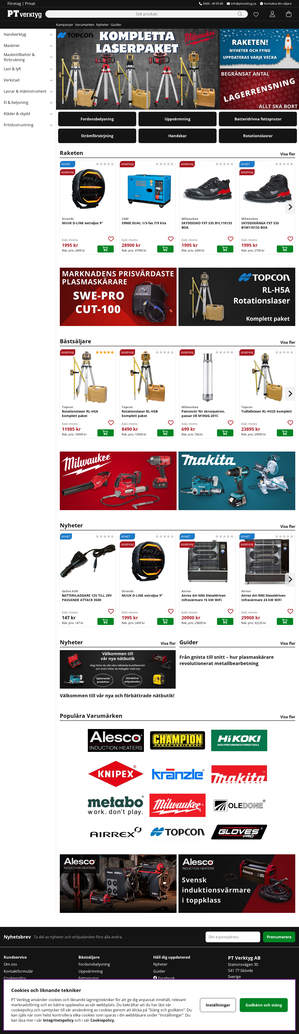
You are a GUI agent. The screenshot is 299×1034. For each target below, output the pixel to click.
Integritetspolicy (58, 1020)
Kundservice (15, 957)
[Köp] (105, 248)
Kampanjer (64, 24)
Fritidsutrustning (18, 124)
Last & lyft (12, 68)
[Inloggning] (272, 14)
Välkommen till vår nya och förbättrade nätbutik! (117, 695)
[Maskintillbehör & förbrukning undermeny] (51, 56)
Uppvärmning (177, 119)
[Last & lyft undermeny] (51, 69)
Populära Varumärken (177, 715)
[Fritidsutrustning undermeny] (51, 125)
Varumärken (84, 24)
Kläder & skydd (17, 113)
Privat (30, 3)
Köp (225, 248)
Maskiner (12, 45)
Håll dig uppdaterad (171, 957)
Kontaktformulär (18, 971)
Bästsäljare (177, 341)
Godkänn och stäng (264, 1005)
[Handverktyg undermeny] (51, 34)
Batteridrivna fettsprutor (258, 119)
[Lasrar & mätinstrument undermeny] (51, 91)
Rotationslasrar (258, 135)
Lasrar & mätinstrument (25, 91)
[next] (290, 207)
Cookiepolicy (15, 978)
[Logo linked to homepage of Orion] (25, 14)
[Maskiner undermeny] (51, 45)
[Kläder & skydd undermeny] (51, 113)
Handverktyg (15, 34)
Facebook (166, 978)
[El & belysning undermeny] (51, 102)
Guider (116, 24)
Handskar (177, 135)
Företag (14, 3)
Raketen (177, 153)
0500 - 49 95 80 (213, 3)
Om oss (10, 964)
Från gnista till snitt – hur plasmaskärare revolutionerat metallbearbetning (226, 660)
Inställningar (218, 1005)
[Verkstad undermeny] (51, 80)
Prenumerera (279, 936)
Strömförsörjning (97, 135)
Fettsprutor (88, 978)
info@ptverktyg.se (243, 3)
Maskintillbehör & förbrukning (19, 57)
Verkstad (11, 80)
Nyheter (102, 24)
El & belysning (16, 102)
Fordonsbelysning (97, 119)
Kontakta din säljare (278, 3)
